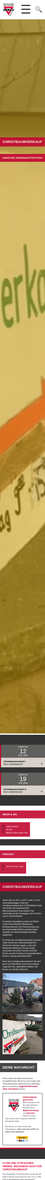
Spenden (30, 1113)
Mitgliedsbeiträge (31, 1110)
